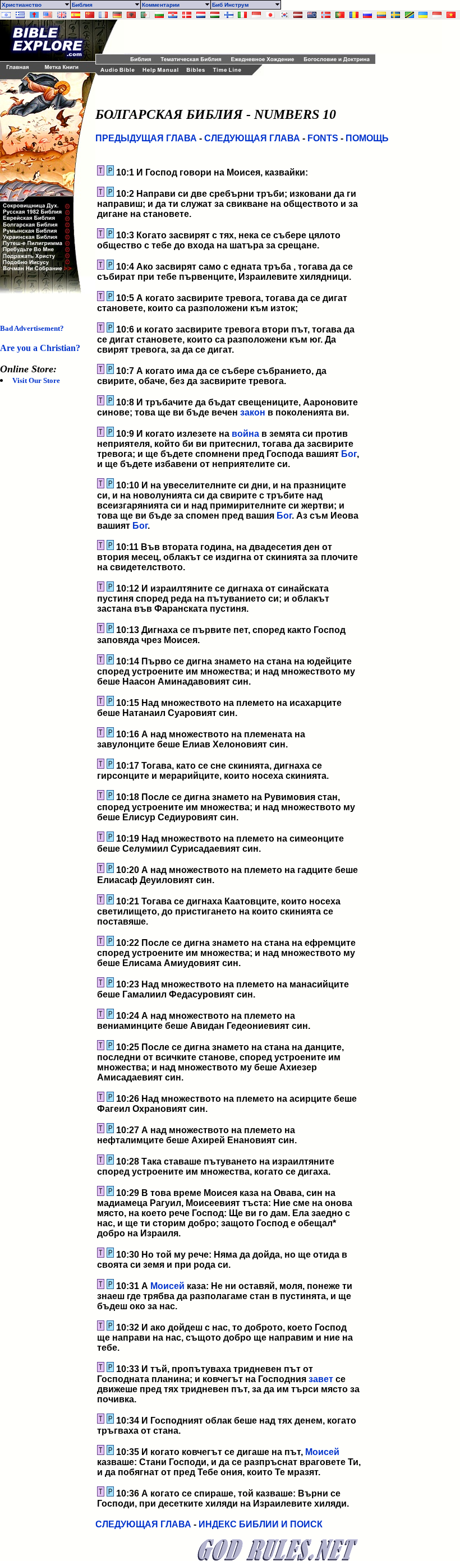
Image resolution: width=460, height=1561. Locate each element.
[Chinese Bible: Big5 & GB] (89, 15)
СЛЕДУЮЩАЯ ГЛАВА (252, 138)
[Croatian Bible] (172, 15)
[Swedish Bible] (395, 15)
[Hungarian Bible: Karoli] (214, 15)
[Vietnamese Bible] (451, 15)
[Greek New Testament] (20, 15)
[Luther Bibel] (117, 15)
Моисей (167, 1286)
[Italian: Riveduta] (242, 15)
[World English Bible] (47, 15)
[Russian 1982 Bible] (367, 15)
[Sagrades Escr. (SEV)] (75, 15)
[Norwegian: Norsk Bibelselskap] (325, 15)
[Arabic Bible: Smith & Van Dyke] (145, 15)
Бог (349, 454)
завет (321, 1379)
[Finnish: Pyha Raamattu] (228, 15)
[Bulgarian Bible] (159, 15)
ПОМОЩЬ (367, 138)
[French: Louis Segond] (103, 15)
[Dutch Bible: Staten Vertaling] (200, 15)
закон (252, 412)
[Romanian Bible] (353, 15)
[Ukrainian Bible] (422, 15)
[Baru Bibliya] (256, 15)
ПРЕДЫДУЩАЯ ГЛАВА (146, 138)
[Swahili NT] (409, 15)
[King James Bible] (61, 15)
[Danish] (186, 15)
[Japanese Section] (270, 15)
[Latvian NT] (297, 15)
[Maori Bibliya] (311, 15)
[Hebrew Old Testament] (6, 15)
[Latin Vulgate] (34, 15)
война (245, 433)
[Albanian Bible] (131, 15)
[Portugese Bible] (339, 15)
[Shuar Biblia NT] (381, 15)
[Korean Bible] (284, 15)
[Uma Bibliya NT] (437, 15)
